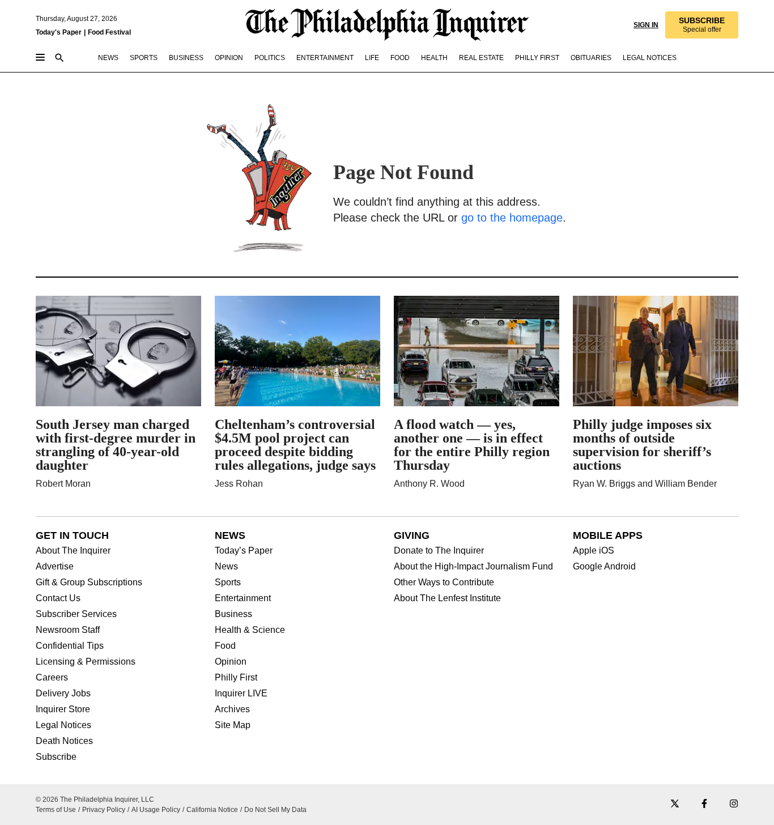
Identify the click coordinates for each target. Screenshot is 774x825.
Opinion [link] (229, 58)
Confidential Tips (70, 645)
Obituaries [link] (591, 58)
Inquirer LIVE (241, 693)
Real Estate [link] (481, 58)
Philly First (236, 677)
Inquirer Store (63, 709)
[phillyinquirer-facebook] (704, 804)
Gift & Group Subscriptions (89, 582)
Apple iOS (593, 550)
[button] (701, 25)
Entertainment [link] (325, 58)
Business (233, 614)
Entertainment (243, 598)
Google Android (604, 566)
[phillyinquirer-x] (674, 804)
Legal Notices (63, 725)
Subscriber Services (76, 614)
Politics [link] (269, 58)
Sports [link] (144, 58)
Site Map (232, 725)
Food (225, 645)
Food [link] (400, 58)
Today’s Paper (244, 550)
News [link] (108, 58)
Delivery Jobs (63, 693)
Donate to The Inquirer (439, 550)
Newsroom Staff (68, 630)
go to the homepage (512, 217)
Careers (52, 677)
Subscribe (56, 757)
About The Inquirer (73, 550)
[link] (701, 25)
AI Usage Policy (155, 810)
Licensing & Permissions (85, 661)
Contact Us (58, 598)
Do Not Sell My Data (275, 810)
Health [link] (434, 58)
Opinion (230, 661)
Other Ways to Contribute (444, 582)
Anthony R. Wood (429, 483)
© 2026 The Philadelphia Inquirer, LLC (95, 799)
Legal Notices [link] (650, 58)
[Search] (59, 59)
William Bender (686, 483)
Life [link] (372, 58)
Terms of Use (56, 810)
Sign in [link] (645, 25)
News (226, 566)
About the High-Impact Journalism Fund (473, 566)
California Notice (212, 810)
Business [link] (186, 58)
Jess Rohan (239, 483)
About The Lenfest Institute (447, 598)
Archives (232, 709)
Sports (228, 582)
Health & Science (250, 630)
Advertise (55, 566)
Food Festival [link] (109, 32)
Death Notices (64, 741)
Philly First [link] (537, 58)
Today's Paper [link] (59, 32)
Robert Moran (63, 483)
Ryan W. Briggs (604, 483)
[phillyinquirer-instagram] (733, 804)
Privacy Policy (103, 810)
